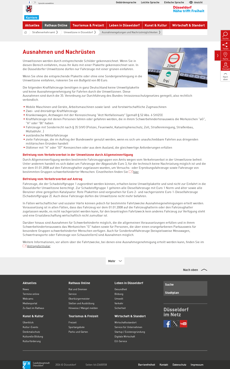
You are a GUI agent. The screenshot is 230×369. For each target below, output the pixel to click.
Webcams (28, 298)
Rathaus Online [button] (56, 25)
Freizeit (73, 322)
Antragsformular (38, 246)
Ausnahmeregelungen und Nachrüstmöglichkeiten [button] (130, 32)
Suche (169, 284)
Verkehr (119, 303)
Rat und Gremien (78, 289)
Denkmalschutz (31, 331)
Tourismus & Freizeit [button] (88, 25)
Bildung (119, 293)
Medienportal (30, 303)
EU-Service (121, 341)
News (26, 289)
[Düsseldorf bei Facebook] (167, 323)
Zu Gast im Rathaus (33, 308)
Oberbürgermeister (79, 298)
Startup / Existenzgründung (130, 331)
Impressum (197, 364)
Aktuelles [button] (32, 25)
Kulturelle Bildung (33, 336)
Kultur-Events (30, 327)
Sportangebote (76, 327)
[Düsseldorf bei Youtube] (183, 323)
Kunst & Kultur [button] (156, 25)
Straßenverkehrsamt (43, 32)
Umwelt (119, 298)
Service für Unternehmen (128, 327)
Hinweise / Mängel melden (83, 308)
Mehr (111, 261)
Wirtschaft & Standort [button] (188, 25)
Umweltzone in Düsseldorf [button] (78, 32)
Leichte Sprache (150, 2)
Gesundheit (121, 289)
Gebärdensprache (126, 2)
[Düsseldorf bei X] (175, 323)
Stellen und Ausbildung (81, 303)
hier (136, 172)
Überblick (28, 322)
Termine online (31, 293)
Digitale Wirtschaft (125, 336)
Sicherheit (120, 308)
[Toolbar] (218, 55)
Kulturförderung (32, 341)
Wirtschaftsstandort (125, 322)
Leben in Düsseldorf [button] (124, 25)
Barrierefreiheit (146, 364)
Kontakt (164, 364)
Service (73, 293)
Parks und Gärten (78, 331)
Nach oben (190, 270)
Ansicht (198, 2)
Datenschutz (179, 364)
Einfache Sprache (174, 2)
